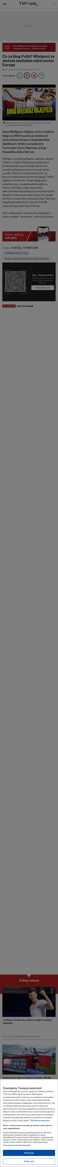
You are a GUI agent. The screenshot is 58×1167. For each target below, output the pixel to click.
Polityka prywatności (40, 1120)
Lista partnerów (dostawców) (16, 1145)
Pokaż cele (29, 1161)
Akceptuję (29, 1153)
